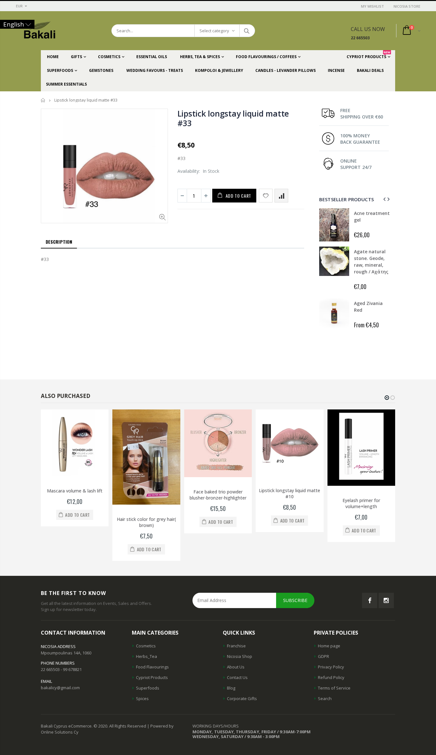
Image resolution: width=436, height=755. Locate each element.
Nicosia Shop (239, 656)
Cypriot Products (152, 677)
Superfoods (147, 688)
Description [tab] (59, 241)
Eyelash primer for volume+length (361, 503)
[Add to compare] (281, 195)
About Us (235, 667)
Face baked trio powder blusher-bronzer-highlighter (218, 495)
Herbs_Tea (146, 656)
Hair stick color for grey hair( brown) (146, 522)
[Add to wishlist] (266, 195)
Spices (142, 698)
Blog (231, 688)
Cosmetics (146, 646)
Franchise (236, 646)
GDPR (323, 656)
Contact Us (237, 677)
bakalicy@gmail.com (60, 687)
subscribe (295, 600)
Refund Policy (331, 677)
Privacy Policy (331, 667)
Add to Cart (239, 195)
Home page (329, 646)
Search (247, 31)
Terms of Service (334, 688)
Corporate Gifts (242, 698)
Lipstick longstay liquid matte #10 (289, 493)
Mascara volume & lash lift (74, 491)
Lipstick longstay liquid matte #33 (233, 118)
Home (43, 100)
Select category (214, 31)
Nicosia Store (407, 6)
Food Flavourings (152, 667)
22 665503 (360, 38)
